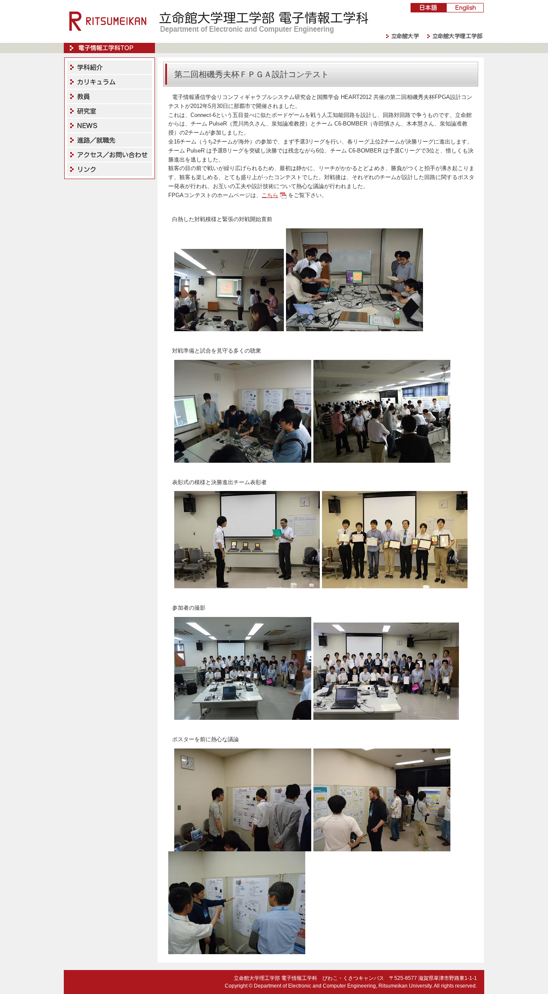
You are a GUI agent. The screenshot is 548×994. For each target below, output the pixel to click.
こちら (270, 195)
